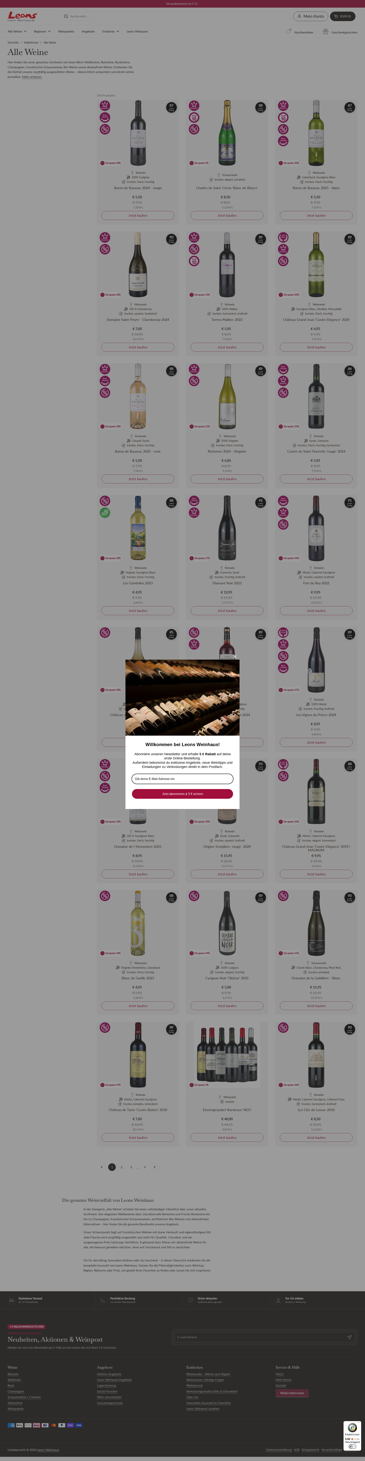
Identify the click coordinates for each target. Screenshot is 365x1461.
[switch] (352, 1446)
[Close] (235, 656)
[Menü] (359, 1423)
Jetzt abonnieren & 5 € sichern (182, 794)
